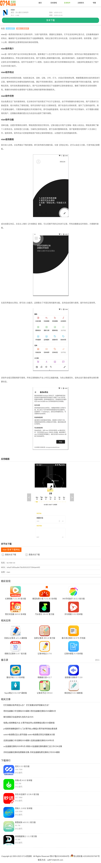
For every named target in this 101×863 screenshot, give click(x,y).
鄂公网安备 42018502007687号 (86, 856)
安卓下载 (50, 20)
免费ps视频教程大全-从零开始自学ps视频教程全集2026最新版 (29, 723)
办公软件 (10, 28)
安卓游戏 (53, 3)
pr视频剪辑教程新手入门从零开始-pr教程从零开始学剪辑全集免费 (30, 729)
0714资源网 (27, 856)
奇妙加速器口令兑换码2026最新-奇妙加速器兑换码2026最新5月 (29, 711)
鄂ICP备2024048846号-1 (60, 856)
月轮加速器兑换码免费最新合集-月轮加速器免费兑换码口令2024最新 (31, 752)
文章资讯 (81, 3)
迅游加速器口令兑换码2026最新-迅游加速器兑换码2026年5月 (28, 740)
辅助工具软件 (22, 28)
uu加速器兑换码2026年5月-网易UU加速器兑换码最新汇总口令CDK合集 (32, 746)
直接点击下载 (10, 554)
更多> (97, 660)
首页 (40, 3)
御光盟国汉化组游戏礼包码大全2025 (18, 717)
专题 (94, 3)
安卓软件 (67, 3)
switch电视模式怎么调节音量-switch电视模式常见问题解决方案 (29, 734)
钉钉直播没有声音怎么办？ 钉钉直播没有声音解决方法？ (26, 705)
